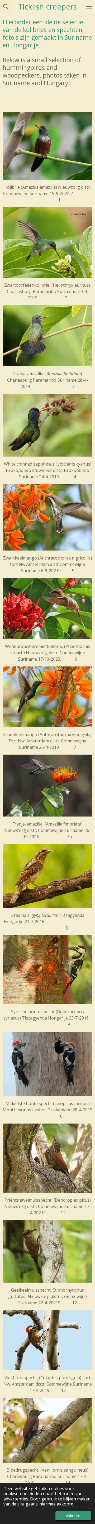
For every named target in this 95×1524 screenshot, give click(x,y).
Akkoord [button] (73, 1515)
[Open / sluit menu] (89, 6)
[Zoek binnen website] (6, 6)
